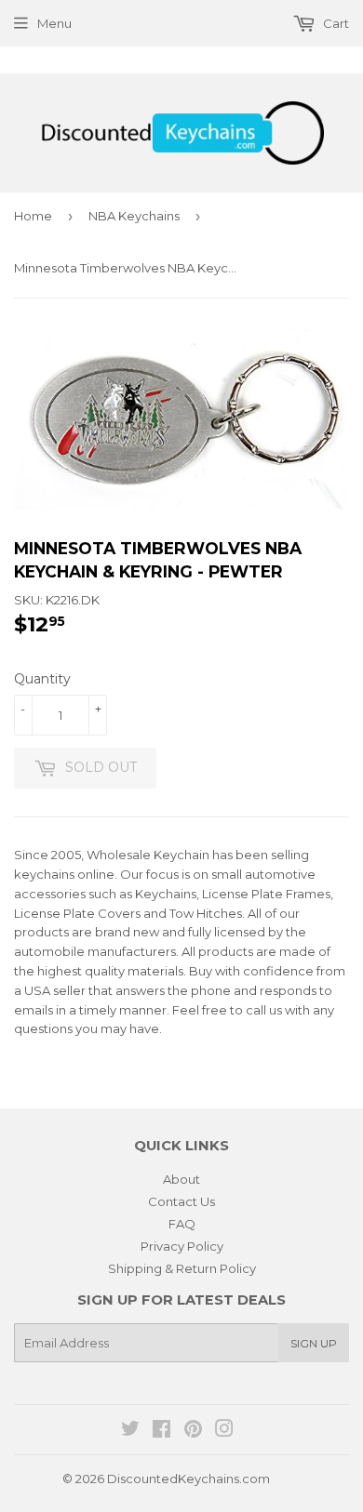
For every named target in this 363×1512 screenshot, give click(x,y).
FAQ (181, 1223)
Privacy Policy (182, 1246)
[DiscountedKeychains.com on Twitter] (130, 1431)
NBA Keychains (134, 215)
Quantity (42, 678)
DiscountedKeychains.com (188, 1478)
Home (33, 215)
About (181, 1179)
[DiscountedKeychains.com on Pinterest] (193, 1431)
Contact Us (181, 1201)
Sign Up (313, 1343)
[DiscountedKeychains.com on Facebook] (161, 1431)
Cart (334, 23)
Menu (54, 23)
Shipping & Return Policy (182, 1268)
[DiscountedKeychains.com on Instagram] (224, 1431)
